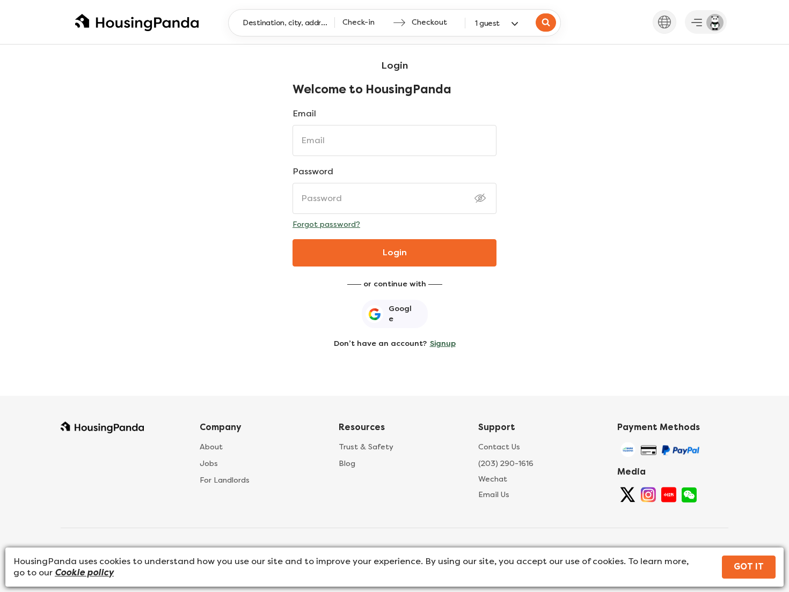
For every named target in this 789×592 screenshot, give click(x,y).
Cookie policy (84, 572)
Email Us (493, 494)
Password (313, 171)
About (211, 447)
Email (304, 113)
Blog (347, 463)
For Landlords (225, 480)
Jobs (209, 463)
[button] (664, 21)
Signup (443, 343)
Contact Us (499, 447)
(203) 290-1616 (506, 463)
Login (395, 252)
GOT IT (749, 566)
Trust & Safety (366, 447)
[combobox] (288, 22)
